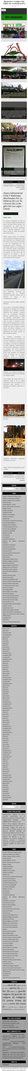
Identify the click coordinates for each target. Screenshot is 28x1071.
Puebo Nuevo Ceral (8, 608)
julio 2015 (5, 663)
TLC (16, 1009)
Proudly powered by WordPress (9, 1068)
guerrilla (20, 994)
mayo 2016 (6, 643)
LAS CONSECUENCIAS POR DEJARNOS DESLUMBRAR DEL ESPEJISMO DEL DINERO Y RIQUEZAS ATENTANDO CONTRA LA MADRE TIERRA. (14, 137)
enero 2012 (6, 749)
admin (11, 37)
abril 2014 (5, 694)
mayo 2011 (6, 765)
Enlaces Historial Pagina (9, 549)
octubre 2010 (6, 779)
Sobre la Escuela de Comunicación (12, 612)
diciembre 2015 (7, 653)
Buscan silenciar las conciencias (11, 506)
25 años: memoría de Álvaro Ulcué (12, 496)
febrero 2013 (6, 722)
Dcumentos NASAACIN (9, 531)
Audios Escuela (7, 502)
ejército (15, 988)
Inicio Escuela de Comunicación (11, 553)
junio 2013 (5, 714)
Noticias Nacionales (8, 577)
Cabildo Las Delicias (8, 516)
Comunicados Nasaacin (7, 91)
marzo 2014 (6, 696)
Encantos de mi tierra (8, 547)
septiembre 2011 (7, 757)
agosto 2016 (6, 637)
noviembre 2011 (7, 753)
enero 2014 (6, 700)
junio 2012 (5, 738)
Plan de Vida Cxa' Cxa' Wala (10, 591)
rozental (22, 1007)
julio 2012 (5, 736)
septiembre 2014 (7, 683)
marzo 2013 (6, 720)
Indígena (8, 997)
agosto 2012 (6, 734)
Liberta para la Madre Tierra (10, 559)
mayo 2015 (6, 667)
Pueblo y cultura (7, 606)
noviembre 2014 (7, 679)
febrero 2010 (6, 795)
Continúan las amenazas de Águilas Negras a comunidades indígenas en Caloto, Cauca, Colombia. (14, 173)
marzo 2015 (6, 671)
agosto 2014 (6, 686)
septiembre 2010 (7, 781)
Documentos (6, 535)
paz (11, 1007)
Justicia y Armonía (7, 555)
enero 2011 (6, 773)
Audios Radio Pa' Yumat (9, 504)
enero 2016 (6, 651)
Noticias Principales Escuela (10, 579)
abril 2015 (5, 669)
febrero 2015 (6, 673)
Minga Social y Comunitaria (10, 567)
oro (6, 1007)
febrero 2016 (6, 649)
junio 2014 (5, 690)
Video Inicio (6, 620)
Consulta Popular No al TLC (10, 527)
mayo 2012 (6, 740)
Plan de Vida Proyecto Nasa (10, 597)
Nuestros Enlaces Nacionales (10, 583)
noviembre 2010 (7, 777)
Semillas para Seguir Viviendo (11, 610)
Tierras (12, 1009)
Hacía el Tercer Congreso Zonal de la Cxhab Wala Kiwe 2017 (14, 75)
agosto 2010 (6, 783)
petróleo (16, 1007)
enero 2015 (6, 675)
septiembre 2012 (7, 732)
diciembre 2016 (7, 633)
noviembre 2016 (7, 635)
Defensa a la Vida (7, 533)
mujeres (5, 1004)
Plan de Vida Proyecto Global (10, 595)
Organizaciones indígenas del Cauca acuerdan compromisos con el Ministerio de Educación (14, 35)
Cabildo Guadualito (8, 510)
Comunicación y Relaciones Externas (12, 521)
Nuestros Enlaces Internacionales (12, 581)
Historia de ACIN (7, 551)
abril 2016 (5, 645)
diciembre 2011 (7, 751)
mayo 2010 (6, 789)
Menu (3, 10)
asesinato (4, 985)
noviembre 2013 (7, 704)
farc (5, 991)
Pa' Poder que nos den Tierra (11, 585)
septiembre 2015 (7, 659)
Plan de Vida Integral (8, 593)
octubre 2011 (6, 755)
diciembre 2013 (7, 702)
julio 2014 (5, 688)
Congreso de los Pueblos (9, 525)
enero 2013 (6, 724)
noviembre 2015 (7, 655)
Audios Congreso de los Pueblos (11, 500)
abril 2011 (5, 767)
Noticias (5, 573)
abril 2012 (5, 742)
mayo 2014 (6, 692)
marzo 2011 (6, 769)
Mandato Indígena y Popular (10, 561)
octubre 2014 (6, 681)
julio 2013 (5, 712)
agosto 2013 (6, 710)
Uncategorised (7, 618)
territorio (6, 1009)
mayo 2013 (6, 716)
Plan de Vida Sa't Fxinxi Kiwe (10, 600)
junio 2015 (5, 665)
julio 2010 (5, 785)
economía (6, 988)
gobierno (14, 991)
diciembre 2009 (7, 797)
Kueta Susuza (6, 557)
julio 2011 (5, 761)
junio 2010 (5, 787)
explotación (23, 988)
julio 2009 (5, 799)
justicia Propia (16, 1000)
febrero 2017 (6, 629)
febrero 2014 (6, 698)
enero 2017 (6, 631)
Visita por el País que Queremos (11, 622)
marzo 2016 (6, 647)
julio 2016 (5, 639)
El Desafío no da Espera (9, 545)
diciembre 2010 (7, 775)
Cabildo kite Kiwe (7, 512)
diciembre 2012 (7, 726)
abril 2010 (5, 791)
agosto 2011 (6, 759)
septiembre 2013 (7, 708)
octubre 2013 (6, 706)
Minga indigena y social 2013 (10, 565)
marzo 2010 (6, 793)
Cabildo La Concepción (9, 514)
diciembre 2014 (7, 677)
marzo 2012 (6, 744)
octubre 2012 (6, 730)
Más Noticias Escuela (8, 563)
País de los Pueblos (8, 587)
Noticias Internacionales (11, 214)
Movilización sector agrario (10, 569)
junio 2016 (5, 641)
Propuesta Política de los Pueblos (12, 604)
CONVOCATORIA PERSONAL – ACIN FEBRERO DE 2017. (14, 60)
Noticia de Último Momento (8, 32)
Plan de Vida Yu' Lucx (8, 602)
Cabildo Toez (6, 518)
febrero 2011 (6, 771)
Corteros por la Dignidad (9, 529)
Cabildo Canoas (7, 508)
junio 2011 (5, 763)
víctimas (21, 1009)
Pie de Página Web (8, 589)
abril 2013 (5, 718)
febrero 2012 (6, 746)
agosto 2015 (6, 661)
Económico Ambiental (9, 539)
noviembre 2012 (7, 728)
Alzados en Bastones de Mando (11, 498)
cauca (12, 985)
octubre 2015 (6, 657)
